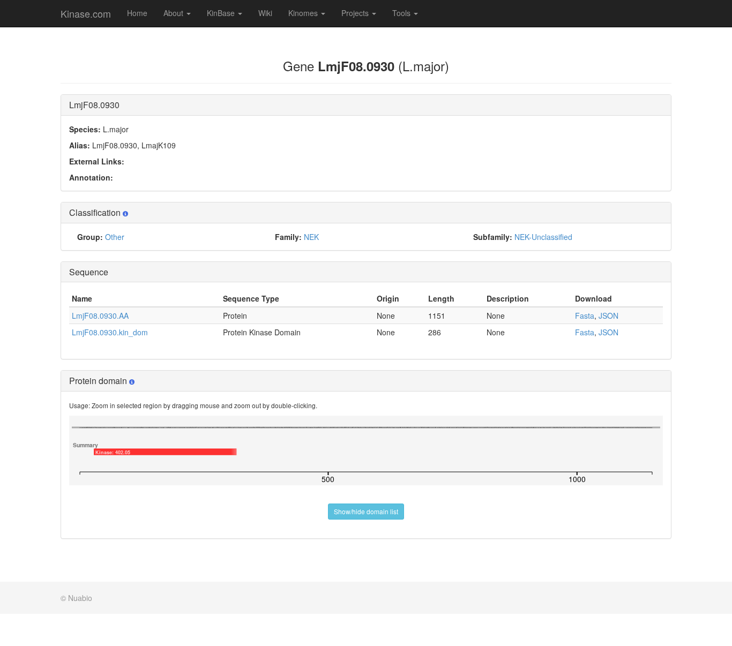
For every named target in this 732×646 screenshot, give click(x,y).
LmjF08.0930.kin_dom (110, 332)
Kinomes (304, 12)
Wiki (265, 12)
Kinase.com (86, 13)
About (174, 12)
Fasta (584, 315)
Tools (402, 12)
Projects (356, 12)
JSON (608, 315)
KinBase (222, 12)
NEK (311, 236)
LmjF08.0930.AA (100, 315)
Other (114, 236)
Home (137, 12)
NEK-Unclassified (543, 236)
